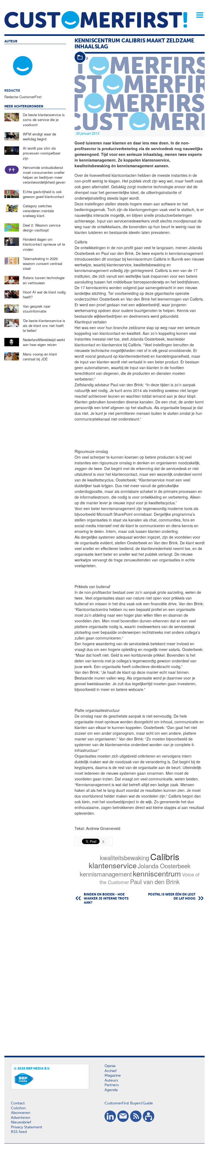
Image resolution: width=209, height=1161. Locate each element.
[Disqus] (140, 978)
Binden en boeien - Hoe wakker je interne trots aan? (106, 898)
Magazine (112, 1075)
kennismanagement (106, 873)
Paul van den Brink (155, 881)
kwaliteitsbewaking (124, 857)
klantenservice (113, 865)
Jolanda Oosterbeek (164, 865)
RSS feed (19, 1132)
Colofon (18, 1108)
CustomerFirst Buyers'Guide (128, 1103)
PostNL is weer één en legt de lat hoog (171, 896)
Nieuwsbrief (21, 1122)
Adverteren (20, 1118)
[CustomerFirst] (95, 20)
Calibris (164, 856)
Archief (110, 1071)
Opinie (110, 1066)
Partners (111, 1085)
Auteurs (111, 1080)
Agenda (111, 1090)
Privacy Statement (26, 1127)
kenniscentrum (157, 873)
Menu (198, 15)
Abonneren (20, 1113)
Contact (18, 1103)
